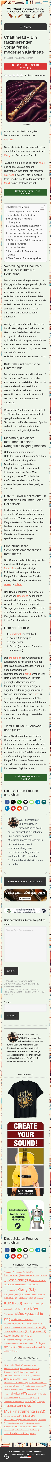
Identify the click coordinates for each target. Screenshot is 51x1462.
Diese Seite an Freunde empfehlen (24, 258)
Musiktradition (32, 1324)
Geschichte (19, 1280)
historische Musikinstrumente (18, 992)
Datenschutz (38, 1451)
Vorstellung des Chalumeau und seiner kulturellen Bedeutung (23, 213)
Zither (33, 1434)
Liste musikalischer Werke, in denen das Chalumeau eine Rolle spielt (25, 235)
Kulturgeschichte (25, 1398)
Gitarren (35, 1379)
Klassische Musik (33, 1389)
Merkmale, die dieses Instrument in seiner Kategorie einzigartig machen (25, 228)
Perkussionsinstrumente (16, 1423)
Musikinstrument (22, 1319)
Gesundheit (26, 1379)
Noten (7, 584)
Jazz (34, 1284)
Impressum (10, 1454)
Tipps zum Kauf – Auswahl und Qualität (23, 253)
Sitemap (19, 1454)
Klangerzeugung (12, 1294)
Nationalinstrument (21, 1327)
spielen (18, 584)
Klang (7, 155)
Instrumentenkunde (38, 1386)
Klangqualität (13, 1297)
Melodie (20, 1309)
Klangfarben (39, 1294)
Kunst (36, 1398)
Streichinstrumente (34, 1426)
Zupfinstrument (11, 1351)
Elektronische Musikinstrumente (18, 1375)
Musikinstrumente (12, 987)
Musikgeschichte (19, 1405)
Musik (42, 163)
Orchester (38, 1327)
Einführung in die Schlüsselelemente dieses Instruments (25, 242)
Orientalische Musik (28, 1420)
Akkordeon (9, 1272)
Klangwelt (40, 1298)
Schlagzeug (28, 1340)
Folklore (36, 1375)
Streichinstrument (11, 1343)
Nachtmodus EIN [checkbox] (7, 1456)
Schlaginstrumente (33, 1423)
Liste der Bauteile (16, 247)
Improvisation (9, 1386)
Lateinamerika (10, 1309)
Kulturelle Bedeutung (33, 1304)
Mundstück (10, 568)
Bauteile (28, 1272)
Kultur (13, 1303)
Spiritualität (20, 1426)
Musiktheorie (27, 1416)
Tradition (15, 1347)
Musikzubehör (12, 1420)
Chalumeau (22, 984)
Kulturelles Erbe (11, 1398)
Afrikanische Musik (13, 1365)
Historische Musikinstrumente (16, 1382)
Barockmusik (10, 984)
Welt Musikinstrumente (25, 12)
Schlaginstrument (13, 1340)
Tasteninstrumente (22, 1430)
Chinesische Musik (11, 1372)
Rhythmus (38, 1331)
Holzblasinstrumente (24, 981)
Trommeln (26, 1347)
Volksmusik (38, 1347)
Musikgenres (10, 1314)
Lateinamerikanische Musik (14, 1402)
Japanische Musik (11, 1389)
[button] (7, 802)
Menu (27, 26)
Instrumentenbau (23, 1284)
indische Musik (38, 1281)
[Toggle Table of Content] (41, 207)
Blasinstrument (13, 1275)
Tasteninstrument (27, 1343)
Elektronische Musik (30, 1276)
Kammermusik (10, 1290)
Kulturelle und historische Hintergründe (20, 220)
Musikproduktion (11, 1416)
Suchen (7, 1002)
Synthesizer (9, 1430)
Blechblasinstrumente (30, 1369)
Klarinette (9, 139)
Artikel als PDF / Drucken (24, 881)
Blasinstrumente (11, 1369)
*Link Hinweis (29, 1454)
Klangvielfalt (29, 1298)
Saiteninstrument (18, 1335)
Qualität (8, 1332)
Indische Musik (23, 1386)
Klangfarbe (27, 1294)
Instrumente (9, 1284)
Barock (18, 1272)
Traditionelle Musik (16, 1433)
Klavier (8, 1394)
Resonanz (22, 596)
